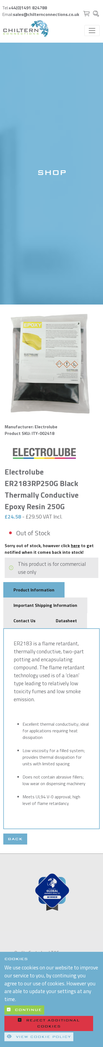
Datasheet (66, 620)
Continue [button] (27, 1010)
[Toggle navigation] (92, 30)
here (75, 545)
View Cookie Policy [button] (42, 1037)
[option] (51, 893)
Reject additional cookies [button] (53, 1023)
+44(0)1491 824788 (28, 7)
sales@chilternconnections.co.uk (46, 14)
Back (15, 839)
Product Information (33, 589)
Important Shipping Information (45, 605)
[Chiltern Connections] (25, 29)
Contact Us (24, 620)
